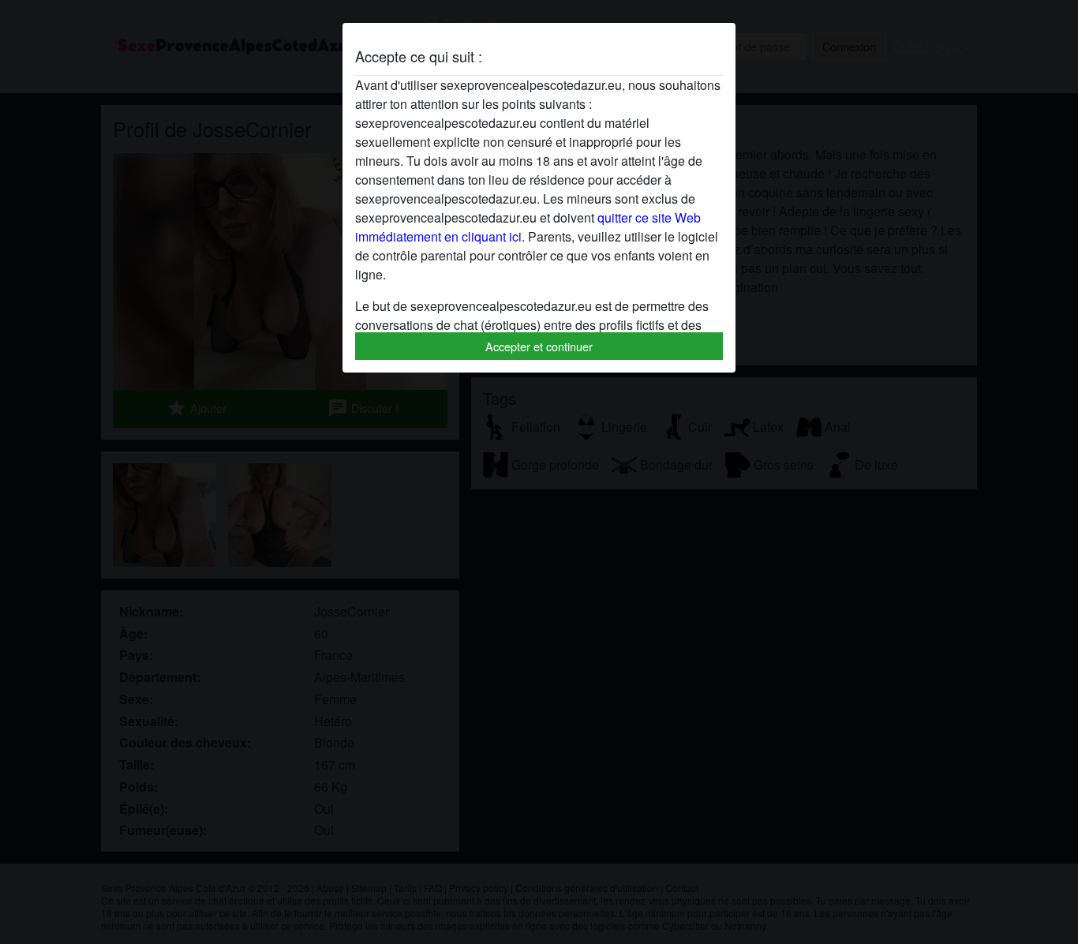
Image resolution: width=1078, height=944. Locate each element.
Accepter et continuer (539, 346)
